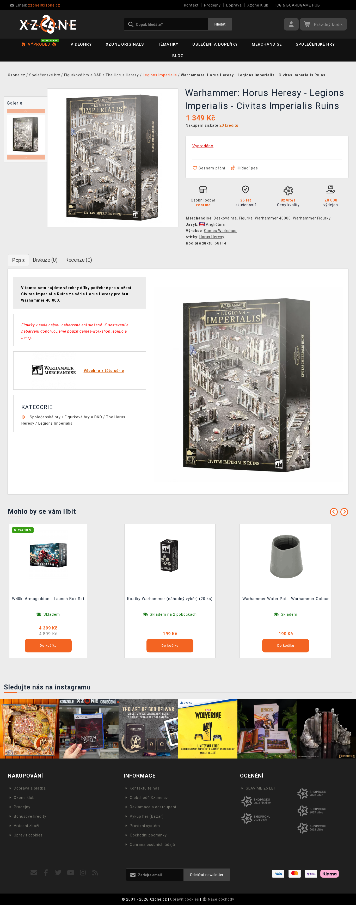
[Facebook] (46, 873)
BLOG (178, 55)
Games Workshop (220, 231)
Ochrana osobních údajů (152, 844)
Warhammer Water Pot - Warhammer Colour (285, 598)
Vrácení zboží (26, 826)
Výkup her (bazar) (147, 816)
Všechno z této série (104, 371)
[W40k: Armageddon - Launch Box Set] (48, 555)
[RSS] (95, 873)
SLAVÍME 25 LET (261, 788)
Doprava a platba (30, 788)
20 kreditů (228, 125)
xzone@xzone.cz (38, 5)
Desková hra (225, 218)
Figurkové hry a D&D (83, 417)
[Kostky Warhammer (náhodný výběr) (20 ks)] (169, 555)
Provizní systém (145, 826)
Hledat (219, 24)
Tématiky (168, 44)
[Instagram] (83, 873)
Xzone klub (24, 798)
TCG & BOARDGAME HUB (297, 5)
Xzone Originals (125, 44)
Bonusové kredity (30, 816)
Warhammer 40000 (273, 218)
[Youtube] (71, 873)
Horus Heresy (211, 237)
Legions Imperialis (55, 423)
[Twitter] (58, 873)
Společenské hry (315, 44)
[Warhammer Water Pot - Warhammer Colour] (285, 555)
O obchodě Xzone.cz (149, 798)
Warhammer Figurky (312, 218)
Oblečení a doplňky (215, 44)
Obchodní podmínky (148, 835)
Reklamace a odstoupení (153, 807)
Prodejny (212, 5)
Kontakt (191, 5)
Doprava (234, 5)
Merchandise (267, 44)
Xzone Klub (257, 5)
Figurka (246, 218)
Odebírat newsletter (206, 874)
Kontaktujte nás (144, 788)
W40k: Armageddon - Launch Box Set (48, 598)
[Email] (34, 873)
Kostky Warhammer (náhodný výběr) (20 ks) (170, 598)
